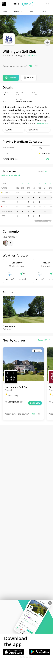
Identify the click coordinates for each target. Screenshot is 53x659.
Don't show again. (26, 657)
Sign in (16, 4)
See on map (32, 56)
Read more (42, 123)
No (36, 66)
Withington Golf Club (10, 175)
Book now (35, 403)
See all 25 (43, 340)
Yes (30, 66)
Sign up (27, 4)
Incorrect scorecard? (43, 221)
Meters (47, 171)
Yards (40, 171)
